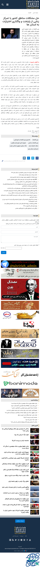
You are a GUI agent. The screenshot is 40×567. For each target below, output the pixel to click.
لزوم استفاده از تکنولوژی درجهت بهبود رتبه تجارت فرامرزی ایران (23, 177)
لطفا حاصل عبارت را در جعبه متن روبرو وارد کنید (26, 245)
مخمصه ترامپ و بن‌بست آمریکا (30, 417)
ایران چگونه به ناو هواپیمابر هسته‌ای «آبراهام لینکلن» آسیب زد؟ (17, 500)
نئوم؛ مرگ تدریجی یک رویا (31, 420)
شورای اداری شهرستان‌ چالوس (18, 143)
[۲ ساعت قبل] (34, 430)
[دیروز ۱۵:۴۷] (34, 448)
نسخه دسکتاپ (20, 521)
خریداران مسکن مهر (33, 149)
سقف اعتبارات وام (33, 146)
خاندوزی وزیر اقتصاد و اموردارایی (22, 140)
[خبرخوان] (13, 540)
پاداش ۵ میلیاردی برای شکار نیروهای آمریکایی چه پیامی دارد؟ (24, 422)
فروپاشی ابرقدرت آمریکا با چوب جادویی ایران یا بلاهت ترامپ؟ (16, 511)
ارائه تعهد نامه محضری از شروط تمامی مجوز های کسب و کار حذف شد (22, 188)
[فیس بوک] (27, 540)
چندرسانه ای (15, 536)
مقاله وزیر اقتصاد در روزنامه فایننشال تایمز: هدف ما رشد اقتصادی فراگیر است (20, 203)
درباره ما (21, 536)
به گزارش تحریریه (34, 62)
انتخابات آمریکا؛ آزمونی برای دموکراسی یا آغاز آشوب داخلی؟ (24, 408)
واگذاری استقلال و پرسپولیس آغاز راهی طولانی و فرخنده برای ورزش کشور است (20, 190)
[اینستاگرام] (18, 540)
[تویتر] (16, 540)
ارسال (3, 252)
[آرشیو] (10, 540)
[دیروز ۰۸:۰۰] (34, 459)
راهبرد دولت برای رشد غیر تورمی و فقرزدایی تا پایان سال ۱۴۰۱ (24, 172)
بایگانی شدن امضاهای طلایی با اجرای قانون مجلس (26, 208)
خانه (26, 536)
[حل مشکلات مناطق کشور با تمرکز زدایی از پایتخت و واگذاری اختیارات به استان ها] (10, 33)
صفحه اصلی (35, 13)
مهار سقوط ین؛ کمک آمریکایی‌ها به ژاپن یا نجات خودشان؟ (16, 506)
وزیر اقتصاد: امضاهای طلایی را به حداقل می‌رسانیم (26, 182)
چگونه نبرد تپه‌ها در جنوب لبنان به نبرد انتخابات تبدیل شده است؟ (16, 494)
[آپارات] (24, 540)
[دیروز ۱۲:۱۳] (34, 453)
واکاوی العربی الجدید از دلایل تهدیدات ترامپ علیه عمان (15, 488)
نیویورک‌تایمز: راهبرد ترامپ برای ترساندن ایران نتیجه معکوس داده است (22, 410)
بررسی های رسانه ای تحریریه (30, 4)
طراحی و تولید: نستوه (18, 551)
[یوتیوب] (30, 540)
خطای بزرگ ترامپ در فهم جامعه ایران (18, 481)
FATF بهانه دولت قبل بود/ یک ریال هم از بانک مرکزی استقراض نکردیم (22, 179)
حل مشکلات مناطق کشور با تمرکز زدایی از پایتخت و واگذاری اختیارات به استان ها (21, 21)
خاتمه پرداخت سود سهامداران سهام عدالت (28, 175)
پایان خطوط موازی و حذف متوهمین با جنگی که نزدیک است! (24, 403)
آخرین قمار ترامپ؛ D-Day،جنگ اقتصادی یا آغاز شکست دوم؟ (24, 406)
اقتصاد (29, 13)
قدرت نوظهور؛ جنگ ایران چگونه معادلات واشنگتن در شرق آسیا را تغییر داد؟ (21, 413)
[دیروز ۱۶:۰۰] (34, 442)
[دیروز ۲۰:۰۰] (34, 436)
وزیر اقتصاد (35, 140)
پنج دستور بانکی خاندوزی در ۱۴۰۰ (30, 206)
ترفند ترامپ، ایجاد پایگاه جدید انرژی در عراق (27, 415)
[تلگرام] (21, 540)
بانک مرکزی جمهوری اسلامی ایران (18, 146)
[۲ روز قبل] (34, 465)
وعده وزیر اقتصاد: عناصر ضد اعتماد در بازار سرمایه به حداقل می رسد (22, 193)
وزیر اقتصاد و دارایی (33, 143)
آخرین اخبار (35, 425)
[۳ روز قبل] (34, 488)
